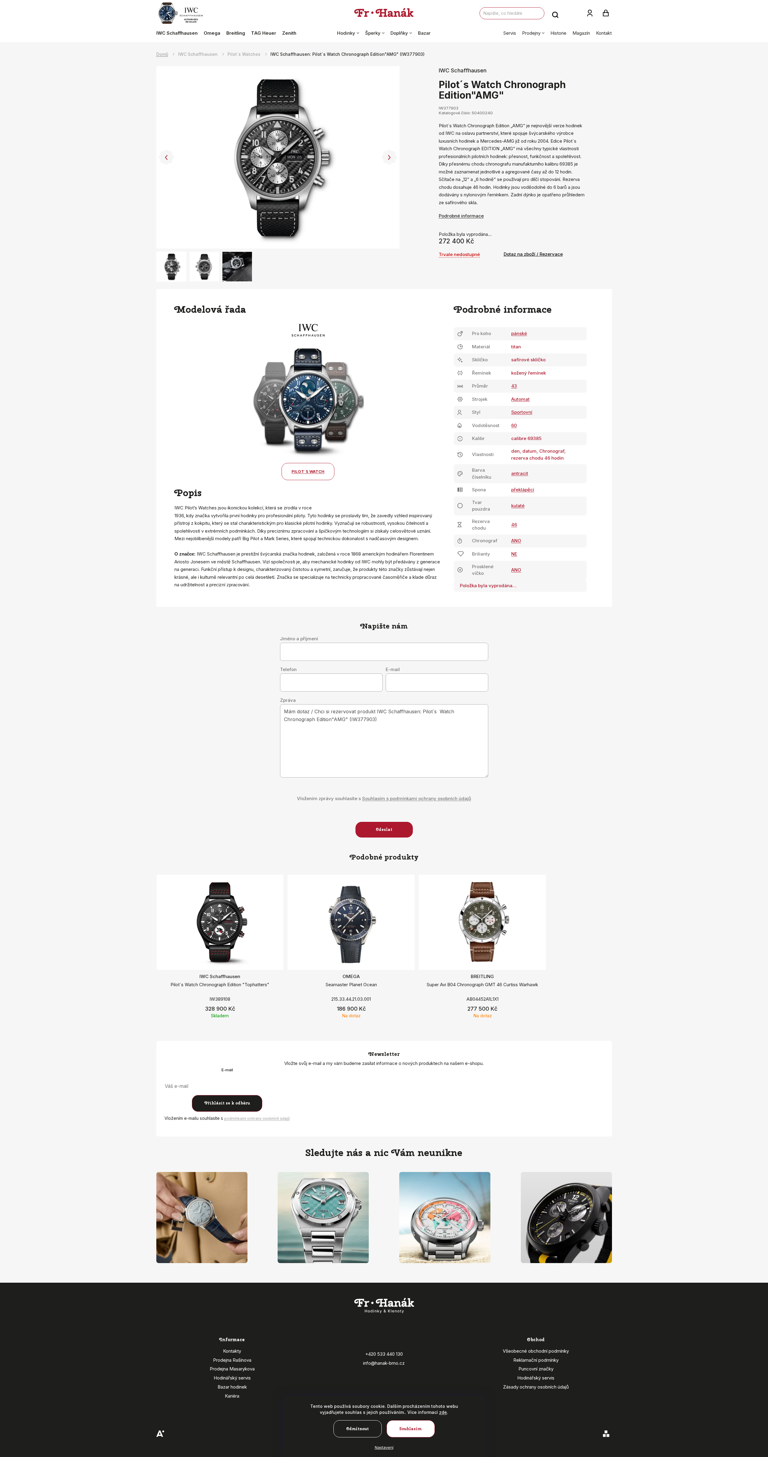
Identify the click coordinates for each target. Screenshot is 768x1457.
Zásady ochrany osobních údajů (536, 1387)
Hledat (555, 13)
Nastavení (384, 1447)
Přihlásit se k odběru (227, 1103)
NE (514, 554)
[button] (166, 157)
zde (443, 1412)
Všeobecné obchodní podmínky (536, 1351)
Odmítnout (357, 1428)
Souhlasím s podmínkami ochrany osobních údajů (416, 798)
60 (514, 425)
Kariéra (232, 1396)
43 (514, 386)
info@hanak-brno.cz (384, 1363)
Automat (520, 399)
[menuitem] (178, 33)
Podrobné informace (461, 216)
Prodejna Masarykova (232, 1369)
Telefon (288, 669)
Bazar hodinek (232, 1387)
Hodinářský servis (232, 1378)
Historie (558, 33)
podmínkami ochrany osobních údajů (257, 1118)
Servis (509, 33)
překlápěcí (522, 490)
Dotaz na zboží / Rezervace (533, 254)
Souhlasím (411, 1428)
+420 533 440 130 (384, 1354)
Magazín (581, 33)
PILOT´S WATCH (308, 471)
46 (514, 524)
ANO (516, 540)
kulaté (517, 505)
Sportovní (521, 412)
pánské (519, 333)
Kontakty (232, 1351)
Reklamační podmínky (536, 1360)
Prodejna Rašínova (232, 1360)
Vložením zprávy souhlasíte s (384, 798)
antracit (519, 473)
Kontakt (604, 33)
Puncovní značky (535, 1369)
